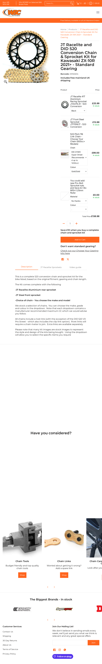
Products (73, 29)
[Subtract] (64, 223)
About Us (7, 645)
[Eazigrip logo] (22, 609)
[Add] (76, 223)
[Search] (71, 3)
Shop (22, 575)
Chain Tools (22, 561)
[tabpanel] (51, 304)
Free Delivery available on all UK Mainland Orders (79, 20)
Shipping (7, 636)
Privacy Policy (9, 654)
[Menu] (97, 12)
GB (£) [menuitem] (97, 3)
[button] (63, 259)
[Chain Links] (64, 537)
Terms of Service (10, 649)
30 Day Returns (10, 640)
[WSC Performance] (12, 12)
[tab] (26, 267)
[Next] (54, 587)
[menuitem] (81, 3)
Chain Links (64, 561)
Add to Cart (80, 239)
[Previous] (48, 587)
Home (63, 29)
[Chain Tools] (22, 537)
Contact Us (8, 631)
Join (93, 642)
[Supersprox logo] (64, 609)
